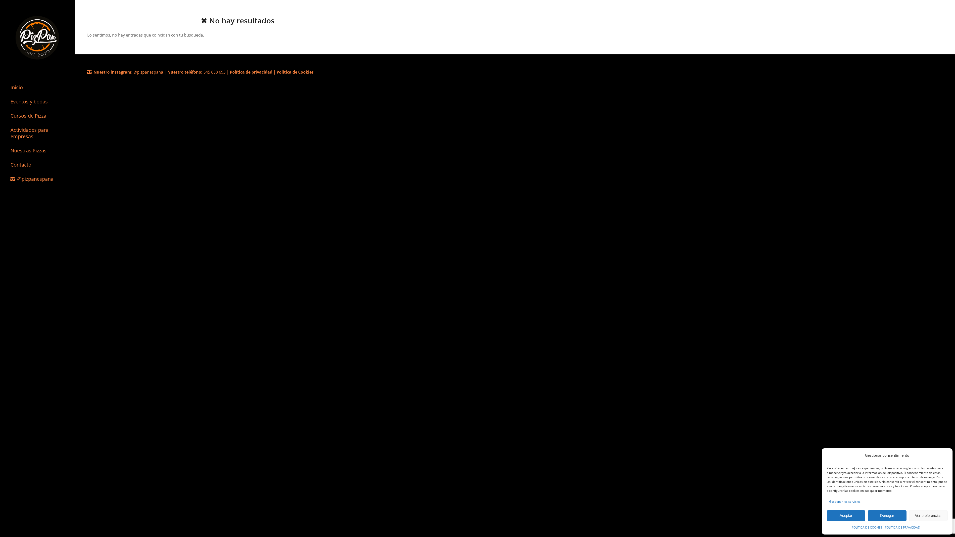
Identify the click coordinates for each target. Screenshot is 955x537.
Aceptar (846, 515)
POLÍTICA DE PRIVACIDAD (902, 527)
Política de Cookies (295, 72)
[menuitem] (37, 88)
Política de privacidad (251, 72)
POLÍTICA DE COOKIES (867, 527)
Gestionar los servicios (844, 501)
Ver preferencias (928, 515)
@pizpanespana (149, 72)
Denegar (887, 515)
